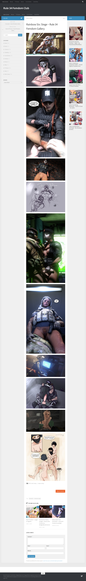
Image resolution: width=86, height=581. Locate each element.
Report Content (60, 491)
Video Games (5, 1)
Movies (11, 1)
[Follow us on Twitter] (21, 18)
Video (6, 71)
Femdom (6, 58)
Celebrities (35, 1)
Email (47, 545)
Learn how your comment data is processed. (52, 560)
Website (29, 550)
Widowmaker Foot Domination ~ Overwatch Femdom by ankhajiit (57, 521)
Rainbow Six (31, 498)
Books (6, 46)
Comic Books (28, 1)
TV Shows (17, 1)
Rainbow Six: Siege (37, 498)
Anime (22, 1)
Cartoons (6, 49)
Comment (30, 536)
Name (29, 545)
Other (6, 65)
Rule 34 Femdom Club (16, 8)
